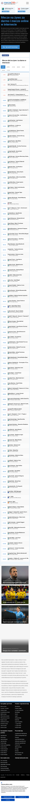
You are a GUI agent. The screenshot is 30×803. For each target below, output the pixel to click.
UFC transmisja (4, 760)
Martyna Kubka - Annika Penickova (16, 352)
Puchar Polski (18, 727)
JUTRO (8, 67)
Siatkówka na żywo (5, 721)
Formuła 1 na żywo (5, 708)
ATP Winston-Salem (13, 410)
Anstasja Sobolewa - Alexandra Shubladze (18, 424)
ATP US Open (12, 116)
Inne (15, 106)
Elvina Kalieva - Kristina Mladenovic (16, 532)
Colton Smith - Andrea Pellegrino (16, 475)
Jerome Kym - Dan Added (14, 470)
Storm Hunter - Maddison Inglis (15, 434)
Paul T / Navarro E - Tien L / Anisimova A (17, 207)
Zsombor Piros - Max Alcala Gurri (16, 378)
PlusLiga (17, 737)
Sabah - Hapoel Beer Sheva (14, 305)
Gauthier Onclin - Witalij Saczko (15, 264)
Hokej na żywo (4, 710)
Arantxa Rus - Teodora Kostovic (15, 249)
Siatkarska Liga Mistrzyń (20, 743)
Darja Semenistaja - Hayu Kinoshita (16, 419)
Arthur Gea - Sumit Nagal (14, 280)
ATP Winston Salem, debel (14, 404)
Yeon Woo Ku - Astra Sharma (14, 429)
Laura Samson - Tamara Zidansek (16, 161)
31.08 (8, 70)
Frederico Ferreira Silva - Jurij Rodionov (17, 115)
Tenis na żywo (4, 725)
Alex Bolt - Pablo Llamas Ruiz (15, 274)
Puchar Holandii (4, 754)
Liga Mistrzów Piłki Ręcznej (21, 733)
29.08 (23, 67)
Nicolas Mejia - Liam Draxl (14, 537)
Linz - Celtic (10, 496)
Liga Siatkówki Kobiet (19, 739)
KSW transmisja (4, 762)
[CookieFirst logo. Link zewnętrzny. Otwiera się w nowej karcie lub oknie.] (1, 782)
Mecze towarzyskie (13, 312)
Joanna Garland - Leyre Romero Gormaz (17, 326)
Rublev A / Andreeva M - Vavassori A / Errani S (19, 388)
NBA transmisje (18, 746)
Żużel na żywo (4, 727)
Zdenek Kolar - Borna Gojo (14, 481)
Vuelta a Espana (11, 104)
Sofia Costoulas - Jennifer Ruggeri (16, 522)
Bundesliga (17, 712)
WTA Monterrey (12, 75)
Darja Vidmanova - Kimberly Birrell (16, 218)
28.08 (18, 67)
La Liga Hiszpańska (19, 710)
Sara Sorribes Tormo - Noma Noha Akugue (18, 233)
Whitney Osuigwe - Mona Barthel (15, 321)
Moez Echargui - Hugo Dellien (15, 465)
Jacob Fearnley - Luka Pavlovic (15, 120)
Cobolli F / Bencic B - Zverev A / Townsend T (18, 316)
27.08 (13, 67)
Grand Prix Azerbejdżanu (14, 100)
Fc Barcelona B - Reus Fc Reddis (15, 311)
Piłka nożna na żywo (5, 716)
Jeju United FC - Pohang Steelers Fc (16, 94)
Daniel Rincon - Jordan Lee (14, 125)
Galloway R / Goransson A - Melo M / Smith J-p (19, 403)
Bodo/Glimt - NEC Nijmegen (14, 491)
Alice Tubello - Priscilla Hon (14, 336)
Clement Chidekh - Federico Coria (16, 285)
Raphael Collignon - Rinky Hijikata (16, 506)
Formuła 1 (22, 100)
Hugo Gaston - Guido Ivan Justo (15, 367)
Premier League (18, 708)
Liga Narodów (4, 741)
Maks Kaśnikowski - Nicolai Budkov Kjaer (18, 357)
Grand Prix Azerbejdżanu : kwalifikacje (17, 99)
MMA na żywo (4, 714)
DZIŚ (3, 67)
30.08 (3, 70)
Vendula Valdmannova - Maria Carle (16, 517)
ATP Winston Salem (13, 394)
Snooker (20, 80)
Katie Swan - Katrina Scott (14, 445)
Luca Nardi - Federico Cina (14, 460)
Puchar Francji (4, 746)
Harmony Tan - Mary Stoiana (14, 439)
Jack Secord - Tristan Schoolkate (16, 548)
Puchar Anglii (3, 743)
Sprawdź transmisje (11, 47)
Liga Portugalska (18, 721)
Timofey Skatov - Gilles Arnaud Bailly (17, 177)
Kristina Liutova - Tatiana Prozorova (16, 347)
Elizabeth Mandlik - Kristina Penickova (17, 146)
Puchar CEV (17, 745)
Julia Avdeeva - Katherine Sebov (15, 455)
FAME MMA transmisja (5, 764)
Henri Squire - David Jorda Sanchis (16, 187)
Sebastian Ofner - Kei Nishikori (15, 166)
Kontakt (17, 774)
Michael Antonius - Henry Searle (15, 171)
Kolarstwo (11, 106)
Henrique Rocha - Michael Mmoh (16, 269)
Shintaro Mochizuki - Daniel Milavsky (17, 197)
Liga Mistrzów (12, 307)
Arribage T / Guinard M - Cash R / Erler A (17, 512)
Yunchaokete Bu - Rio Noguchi (15, 486)
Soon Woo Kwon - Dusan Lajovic (15, 182)
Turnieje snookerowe (13, 80)
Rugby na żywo (4, 719)
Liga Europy (3, 737)
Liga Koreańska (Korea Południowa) (16, 85)
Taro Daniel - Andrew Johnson (15, 542)
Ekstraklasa (17, 706)
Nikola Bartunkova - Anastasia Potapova (17, 228)
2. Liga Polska (18, 725)
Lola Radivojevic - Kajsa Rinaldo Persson (18, 341)
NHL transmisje (18, 754)
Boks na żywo (3, 706)
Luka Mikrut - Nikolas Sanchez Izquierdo (17, 295)
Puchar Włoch (4, 752)
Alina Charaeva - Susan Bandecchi (16, 244)
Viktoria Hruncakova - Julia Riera (16, 238)
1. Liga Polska (18, 723)
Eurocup (16, 750)
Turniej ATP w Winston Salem (15, 408)
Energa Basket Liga (19, 752)
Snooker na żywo (4, 723)
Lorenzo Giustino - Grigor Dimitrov (16, 300)
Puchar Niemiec (4, 750)
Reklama (23, 774)
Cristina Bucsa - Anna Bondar (15, 213)
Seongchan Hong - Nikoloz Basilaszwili (17, 553)
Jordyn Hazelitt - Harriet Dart (15, 151)
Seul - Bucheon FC (12, 84)
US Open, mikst (12, 111)
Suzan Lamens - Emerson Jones (15, 254)
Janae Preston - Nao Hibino (14, 141)
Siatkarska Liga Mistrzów (20, 741)
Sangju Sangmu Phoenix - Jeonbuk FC (17, 89)
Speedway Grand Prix (5, 770)
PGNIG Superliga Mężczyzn (21, 735)
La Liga (10, 502)
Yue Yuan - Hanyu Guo (13, 450)
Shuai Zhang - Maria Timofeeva (15, 223)
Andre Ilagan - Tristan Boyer (14, 372)
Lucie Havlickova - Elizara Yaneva (16, 130)
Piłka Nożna (27, 85)
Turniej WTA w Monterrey (14, 74)
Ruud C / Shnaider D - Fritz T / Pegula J (17, 414)
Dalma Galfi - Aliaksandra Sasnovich (16, 527)
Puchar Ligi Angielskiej (5, 745)
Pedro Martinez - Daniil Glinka (15, 383)
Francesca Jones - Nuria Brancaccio (16, 331)
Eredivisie (17, 719)
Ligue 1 (16, 716)
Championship (18, 717)
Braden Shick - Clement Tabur (15, 192)
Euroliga (16, 748)
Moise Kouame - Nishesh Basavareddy (17, 290)
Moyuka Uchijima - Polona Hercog (16, 135)
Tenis (17, 75)
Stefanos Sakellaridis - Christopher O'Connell (19, 362)
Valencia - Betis (11, 501)
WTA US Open (12, 131)
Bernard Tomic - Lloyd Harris (15, 259)
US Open (10, 202)
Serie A (16, 714)
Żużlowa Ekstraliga (5, 768)
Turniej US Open (12, 203)
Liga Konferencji (4, 739)
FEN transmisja (4, 766)
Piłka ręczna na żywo (5, 717)
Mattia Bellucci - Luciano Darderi (16, 393)
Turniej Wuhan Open (12, 79)
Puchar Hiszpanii (4, 748)
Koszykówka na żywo (5, 712)
